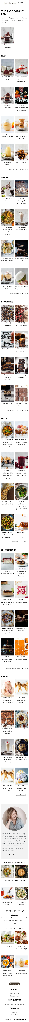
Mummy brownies (7, 349)
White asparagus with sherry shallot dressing (7, 260)
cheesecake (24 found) (18, 668)
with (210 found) (20, 542)
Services (14, 1012)
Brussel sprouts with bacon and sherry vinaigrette (7, 535)
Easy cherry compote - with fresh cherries (21, 473)
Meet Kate (14, 1015)
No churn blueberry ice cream (21, 788)
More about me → (14, 855)
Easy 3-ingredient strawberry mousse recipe (21, 79)
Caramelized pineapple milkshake (7, 759)
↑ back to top (14, 984)
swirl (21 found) (21, 795)
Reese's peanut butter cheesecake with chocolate (7, 602)
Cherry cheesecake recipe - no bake (7, 573)
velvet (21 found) (20, 293)
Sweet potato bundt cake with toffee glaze (21, 535)
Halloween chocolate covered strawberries (21, 108)
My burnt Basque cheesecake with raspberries (7, 630)
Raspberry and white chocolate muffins (21, 136)
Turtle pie (21, 728)
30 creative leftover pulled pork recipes (21, 201)
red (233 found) (21, 169)
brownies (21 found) (19, 410)
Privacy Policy (14, 993)
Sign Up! (14, 915)
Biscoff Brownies (21, 162)
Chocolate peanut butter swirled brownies (7, 731)
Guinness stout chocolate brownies (7, 377)
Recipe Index (14, 996)
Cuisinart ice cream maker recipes (7, 788)
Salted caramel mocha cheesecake (21, 573)
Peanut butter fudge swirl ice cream (21, 700)
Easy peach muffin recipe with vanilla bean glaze (21, 442)
